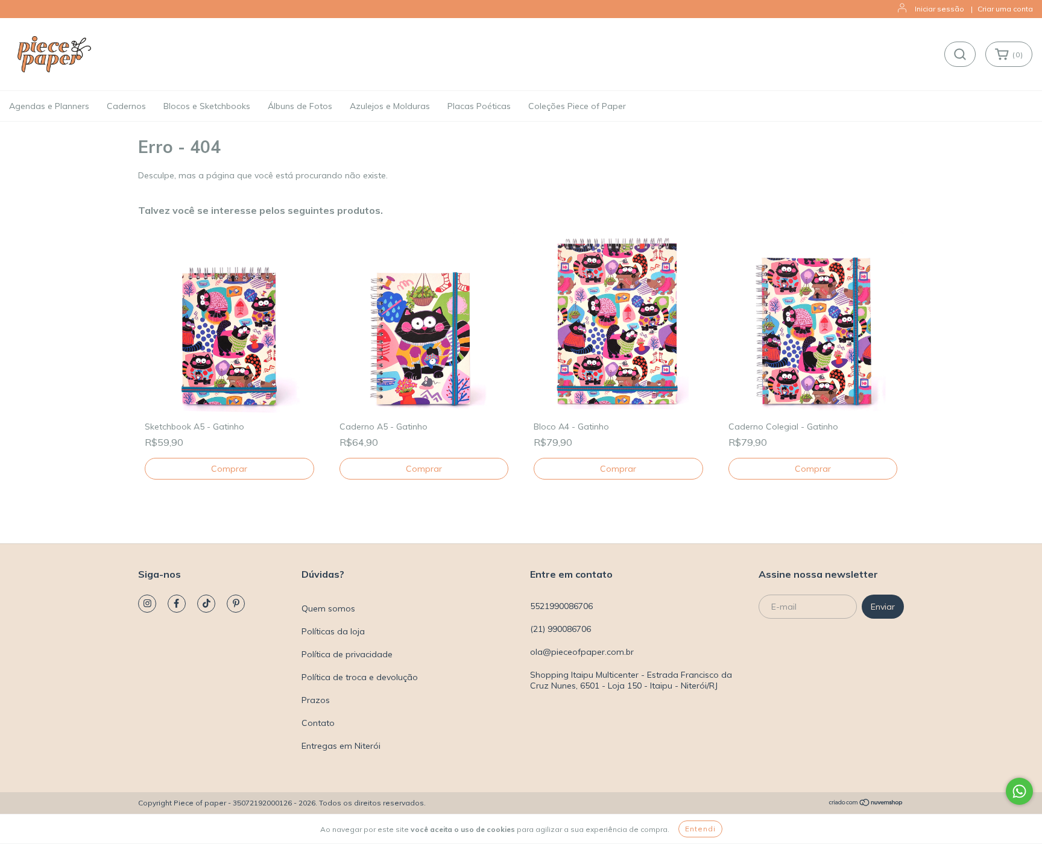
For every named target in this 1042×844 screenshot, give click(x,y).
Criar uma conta (1005, 8)
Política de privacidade (347, 654)
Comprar (813, 468)
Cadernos (126, 106)
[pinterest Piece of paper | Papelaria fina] (236, 604)
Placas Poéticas (479, 106)
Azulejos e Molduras (390, 106)
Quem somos (328, 608)
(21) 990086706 (560, 629)
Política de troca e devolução (360, 677)
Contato (318, 722)
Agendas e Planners (49, 106)
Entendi (700, 828)
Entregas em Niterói (341, 745)
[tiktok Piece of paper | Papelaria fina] (206, 604)
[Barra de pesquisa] (960, 54)
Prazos (316, 700)
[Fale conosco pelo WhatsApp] (1019, 791)
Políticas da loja (333, 631)
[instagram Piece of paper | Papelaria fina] (147, 604)
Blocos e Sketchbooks (206, 106)
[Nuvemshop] (866, 803)
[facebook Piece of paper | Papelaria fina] (177, 604)
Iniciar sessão (939, 8)
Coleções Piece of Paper (577, 106)
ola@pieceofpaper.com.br (582, 651)
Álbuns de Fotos (300, 106)
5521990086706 (561, 606)
